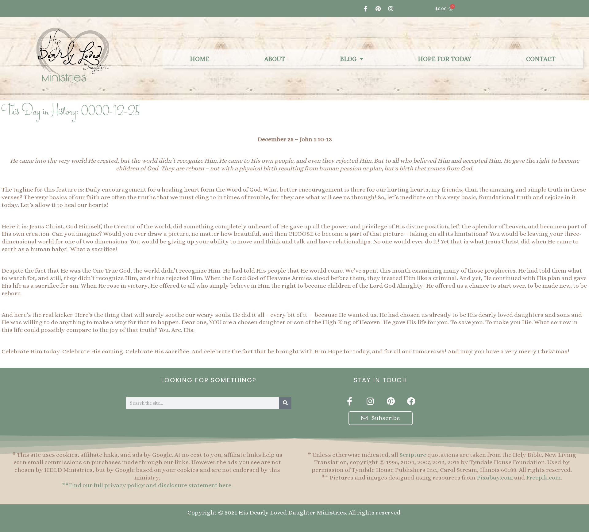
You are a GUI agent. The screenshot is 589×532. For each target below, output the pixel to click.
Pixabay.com (495, 477)
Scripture (412, 454)
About (274, 59)
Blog (348, 59)
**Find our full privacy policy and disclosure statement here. (147, 485)
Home (200, 59)
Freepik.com (543, 477)
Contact (541, 59)
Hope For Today (445, 59)
